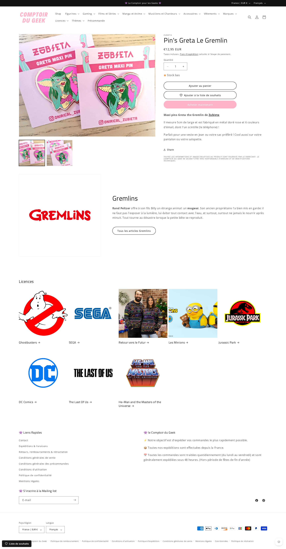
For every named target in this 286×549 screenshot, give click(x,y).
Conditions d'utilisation (33, 469)
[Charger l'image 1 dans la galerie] (32, 153)
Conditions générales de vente (37, 457)
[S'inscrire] (74, 500)
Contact (23, 440)
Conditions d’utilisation (123, 541)
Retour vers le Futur (132, 342)
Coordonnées (221, 541)
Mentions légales (29, 481)
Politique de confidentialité (35, 475)
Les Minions (177, 342)
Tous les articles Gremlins (134, 230)
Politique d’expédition (148, 541)
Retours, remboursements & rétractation (43, 451)
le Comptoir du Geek (37, 541)
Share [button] (170, 149)
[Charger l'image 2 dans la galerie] (59, 153)
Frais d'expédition (189, 54)
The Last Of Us (78, 402)
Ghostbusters (28, 342)
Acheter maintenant (200, 104)
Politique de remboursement (65, 541)
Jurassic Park (227, 342)
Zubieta (214, 115)
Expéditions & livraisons (33, 446)
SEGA (72, 342)
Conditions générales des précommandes (44, 463)
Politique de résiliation (242, 541)
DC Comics (26, 402)
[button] (72, 13)
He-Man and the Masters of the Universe (140, 404)
